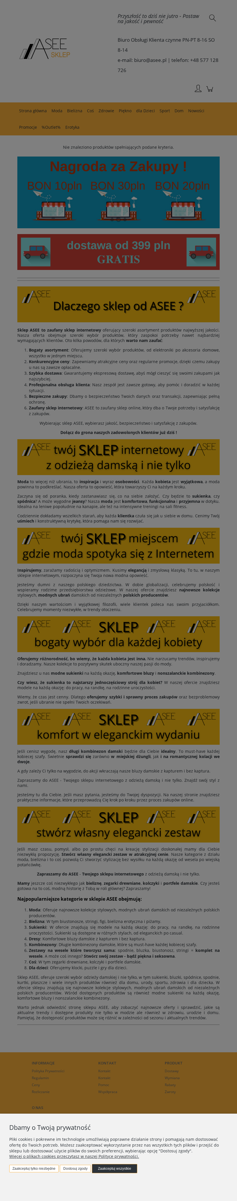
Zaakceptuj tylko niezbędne (33, 1169)
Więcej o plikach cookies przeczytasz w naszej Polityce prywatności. (74, 1156)
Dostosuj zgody (75, 1169)
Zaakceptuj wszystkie (114, 1169)
